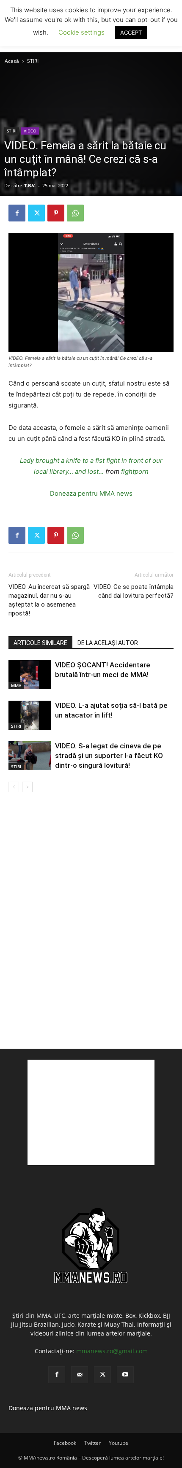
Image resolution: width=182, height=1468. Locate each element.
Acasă (12, 61)
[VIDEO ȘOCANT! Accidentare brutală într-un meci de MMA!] (29, 674)
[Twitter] (36, 213)
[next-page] (27, 787)
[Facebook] (16, 213)
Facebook (65, 1442)
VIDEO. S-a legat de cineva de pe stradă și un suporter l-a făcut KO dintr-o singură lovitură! (109, 755)
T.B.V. (30, 185)
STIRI (33, 61)
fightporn (135, 471)
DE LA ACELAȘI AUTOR (107, 643)
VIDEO (30, 131)
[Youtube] (125, 1374)
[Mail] (79, 1374)
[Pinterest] (55, 213)
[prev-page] (13, 787)
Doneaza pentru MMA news (91, 493)
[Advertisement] (91, 1112)
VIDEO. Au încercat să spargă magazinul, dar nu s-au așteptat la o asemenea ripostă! (49, 600)
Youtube (118, 1442)
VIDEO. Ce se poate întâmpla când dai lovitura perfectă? (134, 591)
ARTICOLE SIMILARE (40, 643)
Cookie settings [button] (81, 32)
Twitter (92, 1442)
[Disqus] (91, 920)
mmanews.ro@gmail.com (112, 1351)
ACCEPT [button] (131, 32)
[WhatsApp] (75, 213)
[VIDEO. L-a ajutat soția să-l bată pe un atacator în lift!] (29, 715)
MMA (16, 685)
